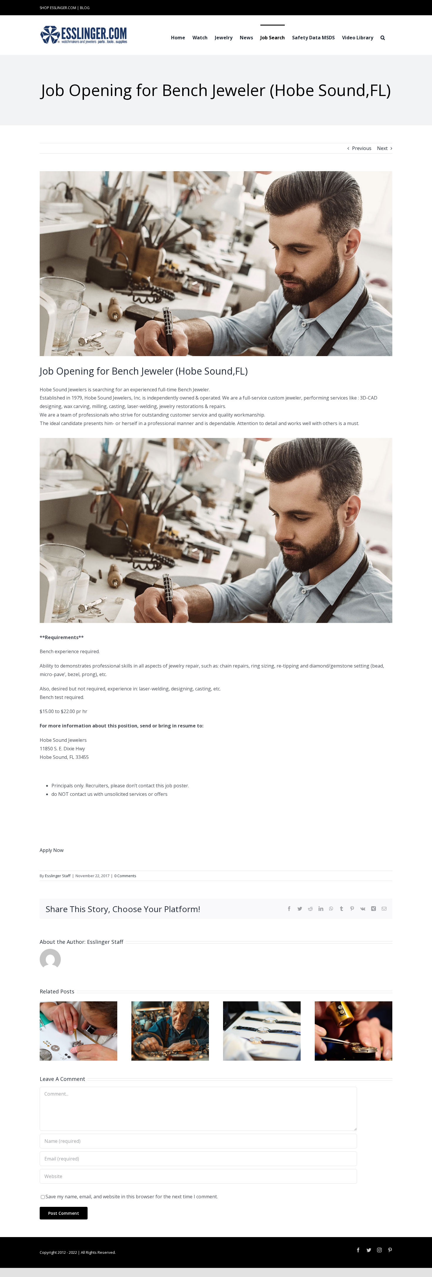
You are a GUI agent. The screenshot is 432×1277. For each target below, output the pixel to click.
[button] (383, 37)
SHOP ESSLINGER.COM (58, 7)
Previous (361, 148)
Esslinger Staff (58, 875)
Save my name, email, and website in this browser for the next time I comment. (132, 1196)
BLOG (85, 7)
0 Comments (125, 875)
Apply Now (51, 850)
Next (382, 148)
